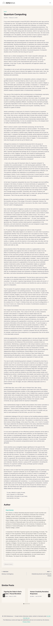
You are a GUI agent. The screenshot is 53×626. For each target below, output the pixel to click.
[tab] (23, 603)
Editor (6, 17)
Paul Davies (10, 510)
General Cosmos (8, 564)
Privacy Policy (26, 621)
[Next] (49, 595)
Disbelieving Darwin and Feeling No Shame (41, 574)
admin (6, 596)
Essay (5, 11)
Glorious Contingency (7, 573)
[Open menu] (50, 3)
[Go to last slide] (4, 595)
